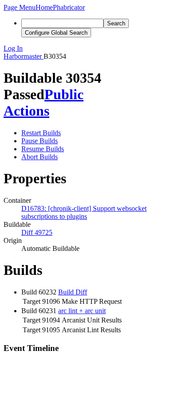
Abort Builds (39, 157)
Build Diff (72, 292)
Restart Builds (41, 133)
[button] (20, 7)
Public (64, 94)
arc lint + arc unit (82, 310)
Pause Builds (39, 141)
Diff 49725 (36, 232)
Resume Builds (42, 149)
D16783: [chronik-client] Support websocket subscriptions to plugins (84, 212)
